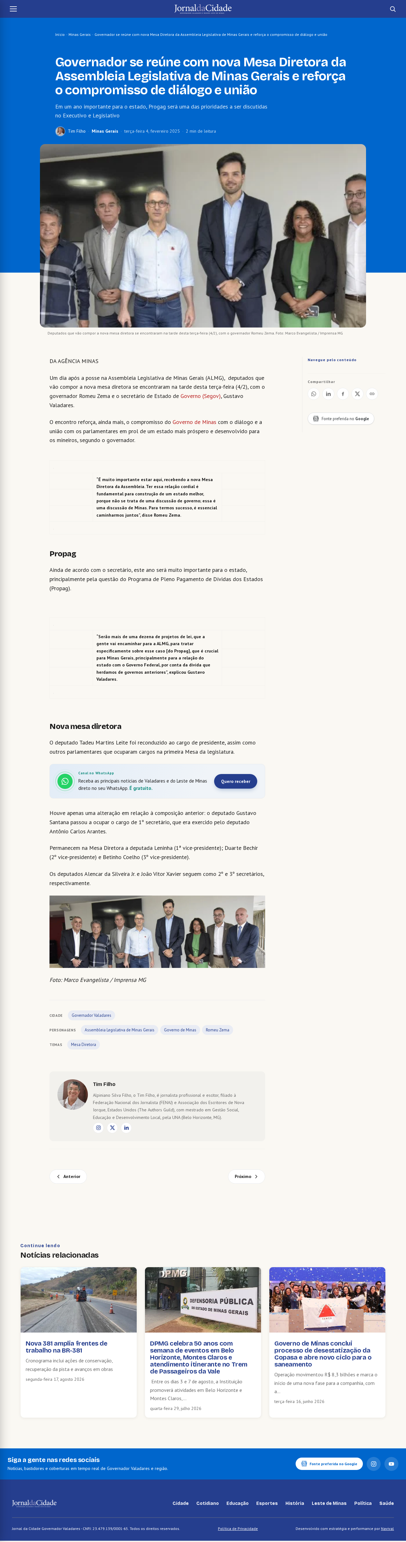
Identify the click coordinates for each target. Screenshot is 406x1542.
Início (60, 34)
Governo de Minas (194, 422)
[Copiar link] (372, 394)
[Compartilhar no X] (357, 394)
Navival (387, 1528)
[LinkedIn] (126, 1127)
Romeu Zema (217, 1030)
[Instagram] (98, 1127)
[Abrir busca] (392, 9)
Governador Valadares (91, 1015)
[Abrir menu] (13, 9)
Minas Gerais (80, 34)
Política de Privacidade (238, 1528)
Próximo (243, 1176)
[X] (112, 1127)
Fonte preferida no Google (333, 1463)
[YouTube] (391, 1464)
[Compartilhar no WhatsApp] (314, 394)
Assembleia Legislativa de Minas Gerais (119, 1030)
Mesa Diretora (83, 1044)
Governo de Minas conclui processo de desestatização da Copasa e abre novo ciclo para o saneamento (323, 1354)
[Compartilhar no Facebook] (343, 394)
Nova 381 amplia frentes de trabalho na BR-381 (67, 1347)
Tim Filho (77, 131)
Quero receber (235, 781)
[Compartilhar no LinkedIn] (328, 394)
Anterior (71, 1176)
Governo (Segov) (200, 396)
